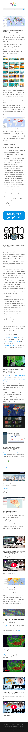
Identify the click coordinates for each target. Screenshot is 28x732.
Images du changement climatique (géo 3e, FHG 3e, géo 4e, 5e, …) (14, 370)
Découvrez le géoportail (14, 215)
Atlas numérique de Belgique (10, 511)
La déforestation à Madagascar (12, 341)
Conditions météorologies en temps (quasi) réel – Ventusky (14, 620)
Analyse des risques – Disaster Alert (12, 588)
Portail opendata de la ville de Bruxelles (12, 484)
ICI (17, 524)
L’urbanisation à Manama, (10, 337)
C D (6, 372)
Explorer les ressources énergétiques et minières (13, 30)
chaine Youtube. (14, 718)
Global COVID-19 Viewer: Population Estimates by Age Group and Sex (12, 447)
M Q (6, 485)
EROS (8, 251)
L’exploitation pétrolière (10, 345)
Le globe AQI (6, 654)
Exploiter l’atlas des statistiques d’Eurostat (13, 692)
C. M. (6, 33)
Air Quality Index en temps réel (10, 650)
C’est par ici (5, 488)
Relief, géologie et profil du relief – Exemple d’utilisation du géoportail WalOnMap (14, 551)
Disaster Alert (6, 592)
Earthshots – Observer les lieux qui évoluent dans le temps (14, 246)
